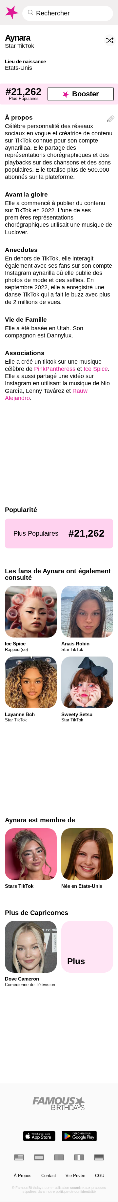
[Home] (59, 1103)
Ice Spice (96, 368)
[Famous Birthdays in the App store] (39, 1136)
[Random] (110, 40)
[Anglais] (19, 1157)
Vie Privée (75, 1176)
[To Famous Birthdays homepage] (11, 12)
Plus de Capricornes (36, 912)
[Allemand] (99, 1157)
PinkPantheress (54, 368)
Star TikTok (19, 45)
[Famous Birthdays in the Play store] (79, 1136)
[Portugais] (59, 1157)
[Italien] (79, 1157)
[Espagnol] (39, 1157)
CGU (99, 1176)
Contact (48, 1176)
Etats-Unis (18, 67)
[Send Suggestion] (110, 119)
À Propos (22, 1176)
